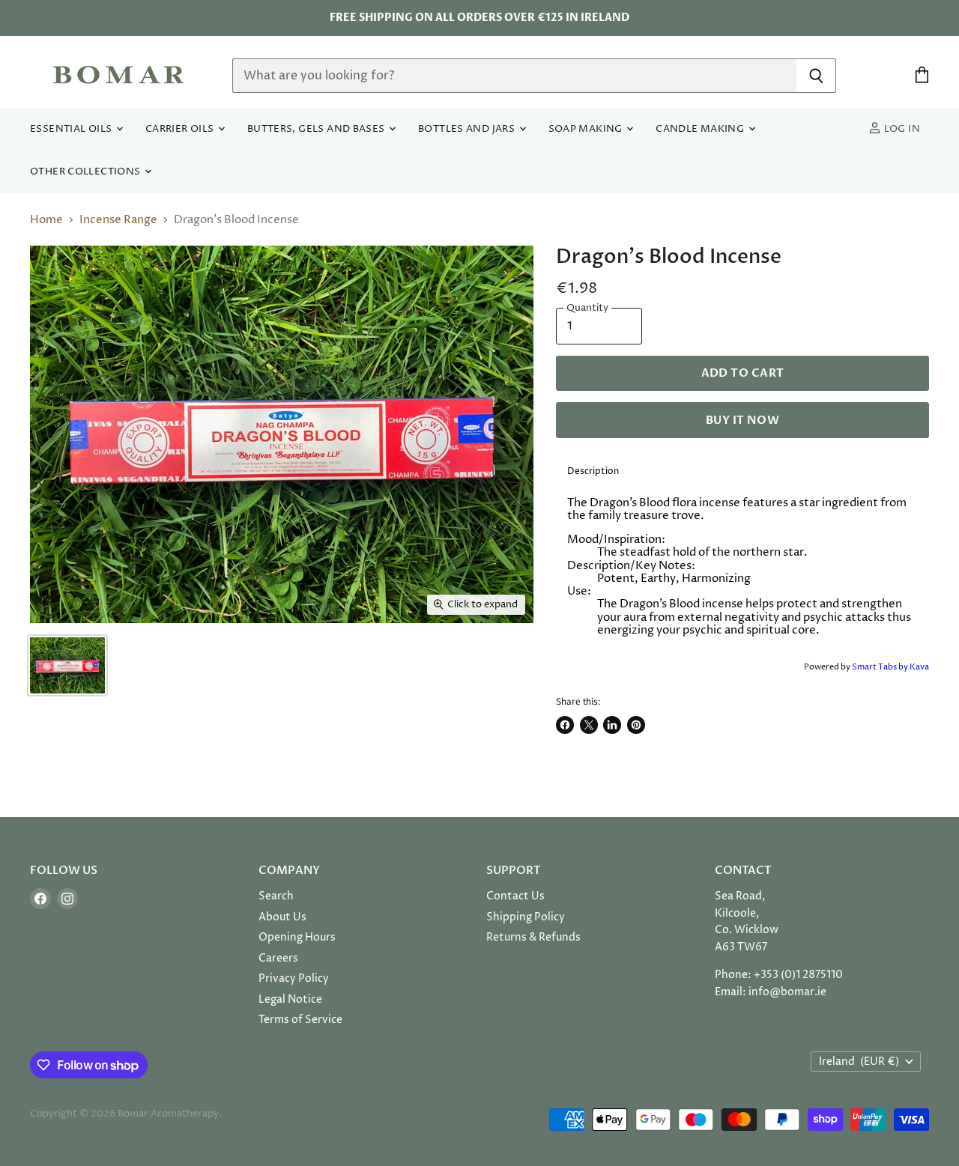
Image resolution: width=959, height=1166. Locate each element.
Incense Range (118, 219)
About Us (282, 917)
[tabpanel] (742, 572)
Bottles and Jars (468, 129)
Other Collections (86, 172)
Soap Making (587, 129)
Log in (900, 129)
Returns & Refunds (533, 937)
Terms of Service (300, 1019)
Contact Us (515, 896)
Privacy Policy (293, 978)
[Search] (816, 75)
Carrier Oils (181, 129)
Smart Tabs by (881, 666)
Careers (278, 958)
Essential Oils (72, 129)
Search (276, 896)
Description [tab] (593, 471)
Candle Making (701, 129)
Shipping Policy (525, 917)
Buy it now (742, 420)
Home (46, 219)
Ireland (859, 1061)
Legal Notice (290, 999)
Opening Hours (297, 937)
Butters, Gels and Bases (317, 129)
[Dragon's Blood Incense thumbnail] (67, 665)
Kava (919, 666)
